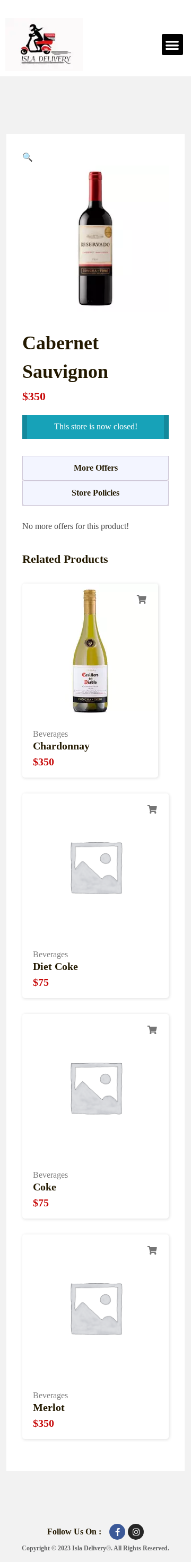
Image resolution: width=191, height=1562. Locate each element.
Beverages (50, 733)
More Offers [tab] (96, 467)
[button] (173, 45)
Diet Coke (55, 966)
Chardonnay (61, 746)
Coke (44, 1187)
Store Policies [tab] (95, 492)
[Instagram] (136, 1532)
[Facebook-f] (117, 1532)
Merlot (49, 1407)
